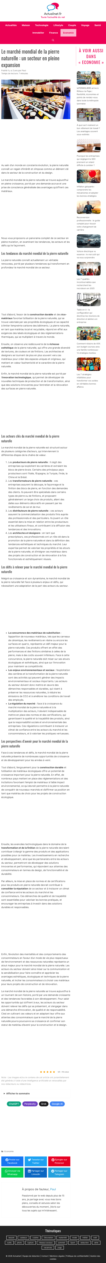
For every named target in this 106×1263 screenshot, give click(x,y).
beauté (11, 1238)
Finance (53, 32)
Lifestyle (58, 25)
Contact (44, 1256)
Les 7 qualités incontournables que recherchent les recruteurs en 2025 (86, 284)
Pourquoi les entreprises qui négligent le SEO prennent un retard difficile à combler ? (88, 160)
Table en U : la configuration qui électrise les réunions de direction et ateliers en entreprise (88, 316)
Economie (68, 32)
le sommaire (18, 1093)
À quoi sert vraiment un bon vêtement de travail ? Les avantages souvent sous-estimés (88, 130)
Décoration (48, 1238)
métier (85, 1238)
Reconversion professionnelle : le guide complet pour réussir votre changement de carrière (88, 223)
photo (19, 1243)
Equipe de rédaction (31, 1256)
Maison (26, 25)
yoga (60, 1248)
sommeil (61, 1243)
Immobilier (38, 32)
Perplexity (30, 1103)
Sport (72, 1243)
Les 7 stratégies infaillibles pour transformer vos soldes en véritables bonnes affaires (87, 380)
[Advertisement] (35, 142)
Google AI (57, 1103)
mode (74, 1238)
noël (95, 1238)
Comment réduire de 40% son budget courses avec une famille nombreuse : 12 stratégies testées (88, 348)
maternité (63, 1238)
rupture (30, 1243)
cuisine (35, 1238)
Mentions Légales (57, 1256)
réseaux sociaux (45, 1243)
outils (9, 1243)
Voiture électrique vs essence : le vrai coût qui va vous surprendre (88, 254)
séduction (85, 1243)
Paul (53, 1189)
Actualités (11, 25)
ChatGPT (14, 1103)
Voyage (85, 25)
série (96, 1243)
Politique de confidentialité (77, 1256)
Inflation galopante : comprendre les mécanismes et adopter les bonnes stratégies (87, 191)
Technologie (41, 25)
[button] (53, 40)
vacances (48, 1248)
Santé (97, 25)
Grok (43, 1103)
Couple (72, 25)
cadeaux (23, 1238)
